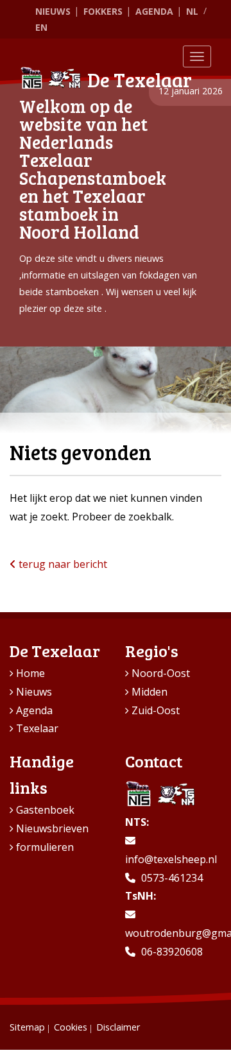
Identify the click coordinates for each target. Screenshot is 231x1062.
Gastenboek (45, 810)
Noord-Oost (161, 673)
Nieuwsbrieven (52, 828)
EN (41, 27)
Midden (149, 692)
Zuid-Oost (156, 710)
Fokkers (103, 11)
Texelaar (37, 728)
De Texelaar (139, 79)
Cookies (70, 1027)
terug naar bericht (61, 564)
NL (192, 11)
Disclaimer (118, 1027)
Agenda (154, 11)
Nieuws (53, 11)
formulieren (45, 847)
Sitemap (27, 1027)
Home (30, 673)
